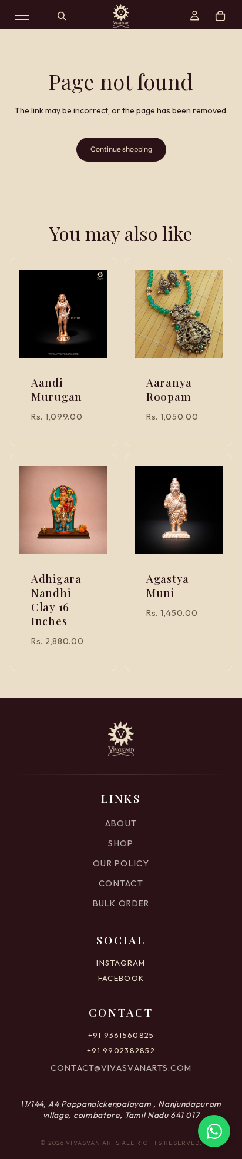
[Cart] (220, 16)
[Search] (62, 16)
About (121, 823)
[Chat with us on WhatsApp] (214, 1131)
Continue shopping (121, 149)
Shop (120, 843)
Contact (121, 883)
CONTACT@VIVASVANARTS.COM (121, 1068)
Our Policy (121, 863)
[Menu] (22, 16)
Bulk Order (121, 903)
